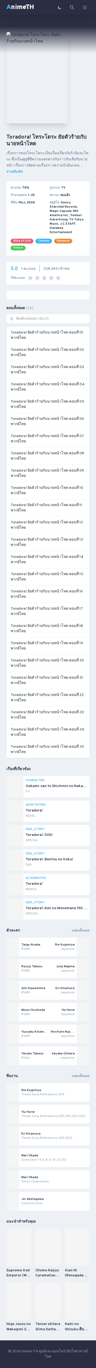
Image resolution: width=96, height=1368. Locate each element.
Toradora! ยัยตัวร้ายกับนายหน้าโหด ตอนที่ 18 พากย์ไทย (47, 629)
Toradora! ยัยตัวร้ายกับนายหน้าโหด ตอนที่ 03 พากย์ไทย (47, 370)
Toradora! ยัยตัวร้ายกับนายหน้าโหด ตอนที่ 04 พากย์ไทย (48, 387)
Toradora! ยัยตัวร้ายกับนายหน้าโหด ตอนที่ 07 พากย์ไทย (47, 439)
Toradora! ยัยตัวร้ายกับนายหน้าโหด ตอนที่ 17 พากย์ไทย (47, 611)
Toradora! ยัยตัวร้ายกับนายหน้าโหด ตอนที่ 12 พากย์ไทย (47, 525)
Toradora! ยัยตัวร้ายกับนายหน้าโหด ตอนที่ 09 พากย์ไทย (47, 473)
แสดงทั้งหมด (81, 931)
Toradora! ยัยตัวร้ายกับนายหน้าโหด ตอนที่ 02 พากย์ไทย (47, 352)
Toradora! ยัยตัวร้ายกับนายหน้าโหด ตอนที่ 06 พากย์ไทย (47, 421)
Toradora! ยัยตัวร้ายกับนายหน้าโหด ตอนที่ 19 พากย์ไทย (47, 646)
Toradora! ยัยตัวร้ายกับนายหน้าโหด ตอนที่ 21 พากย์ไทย (47, 680)
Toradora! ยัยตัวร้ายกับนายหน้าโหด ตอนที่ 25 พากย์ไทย (47, 749)
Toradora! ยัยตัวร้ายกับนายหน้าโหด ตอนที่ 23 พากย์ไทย (47, 715)
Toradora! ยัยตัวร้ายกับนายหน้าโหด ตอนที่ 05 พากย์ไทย (47, 404)
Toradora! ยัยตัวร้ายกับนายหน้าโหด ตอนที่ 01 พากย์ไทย (47, 335)
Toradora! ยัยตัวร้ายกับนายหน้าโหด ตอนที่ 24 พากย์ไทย (47, 732)
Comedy (43, 241)
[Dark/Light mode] (59, 7)
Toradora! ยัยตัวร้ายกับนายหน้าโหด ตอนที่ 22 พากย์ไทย (47, 698)
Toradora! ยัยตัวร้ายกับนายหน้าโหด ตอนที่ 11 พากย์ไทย (46, 508)
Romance (63, 241)
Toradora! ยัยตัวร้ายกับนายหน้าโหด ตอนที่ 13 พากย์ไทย (47, 542)
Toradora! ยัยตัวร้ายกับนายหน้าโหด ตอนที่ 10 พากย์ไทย (47, 490)
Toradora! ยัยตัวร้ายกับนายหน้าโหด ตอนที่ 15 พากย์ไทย (47, 577)
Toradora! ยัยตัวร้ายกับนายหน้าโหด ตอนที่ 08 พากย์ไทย (47, 456)
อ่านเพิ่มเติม (14, 172)
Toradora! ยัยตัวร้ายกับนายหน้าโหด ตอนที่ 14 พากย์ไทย (47, 560)
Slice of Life (22, 241)
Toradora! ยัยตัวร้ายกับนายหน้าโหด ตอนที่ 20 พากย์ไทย (47, 663)
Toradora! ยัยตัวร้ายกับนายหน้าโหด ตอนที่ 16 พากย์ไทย (47, 594)
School (18, 248)
